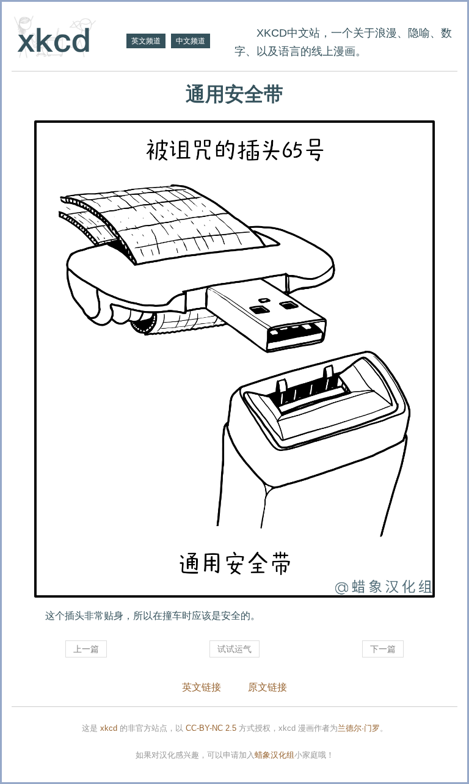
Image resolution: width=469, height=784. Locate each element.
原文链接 (267, 687)
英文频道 (146, 41)
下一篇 (383, 649)
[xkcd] (67, 38)
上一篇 (86, 649)
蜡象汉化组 (274, 755)
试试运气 (234, 649)
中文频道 (190, 41)
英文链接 (201, 687)
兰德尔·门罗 (359, 728)
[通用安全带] (234, 359)
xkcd (108, 728)
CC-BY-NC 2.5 (211, 728)
